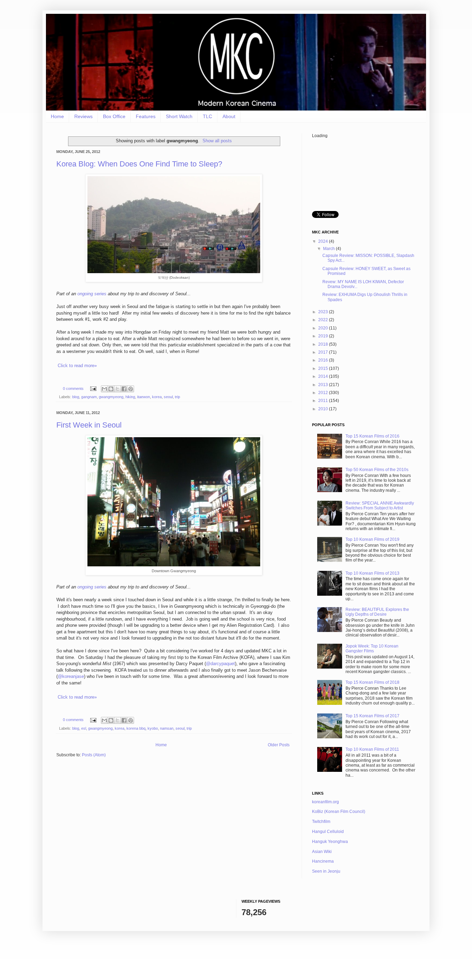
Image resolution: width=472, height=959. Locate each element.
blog (75, 397)
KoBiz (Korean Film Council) (338, 811)
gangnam (89, 397)
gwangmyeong (111, 397)
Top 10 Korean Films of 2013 (372, 573)
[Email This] (104, 388)
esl (83, 728)
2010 (323, 408)
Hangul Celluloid (328, 831)
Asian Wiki (322, 851)
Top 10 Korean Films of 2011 (372, 749)
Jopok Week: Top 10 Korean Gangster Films (372, 648)
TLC (207, 116)
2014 (323, 376)
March (329, 248)
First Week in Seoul (89, 425)
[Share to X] (117, 388)
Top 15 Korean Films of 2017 (372, 715)
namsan (166, 728)
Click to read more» (77, 365)
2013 (323, 384)
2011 (323, 400)
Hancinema (323, 861)
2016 (323, 360)
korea (157, 397)
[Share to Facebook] (124, 388)
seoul (168, 397)
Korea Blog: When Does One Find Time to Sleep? (139, 164)
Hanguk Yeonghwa (330, 841)
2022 (323, 319)
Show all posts (217, 140)
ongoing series (91, 293)
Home (57, 116)
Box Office (114, 116)
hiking (130, 397)
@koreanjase (71, 676)
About (229, 116)
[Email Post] (92, 388)
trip (177, 397)
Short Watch (179, 116)
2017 (323, 352)
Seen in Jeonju (326, 871)
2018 (323, 344)
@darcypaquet (220, 663)
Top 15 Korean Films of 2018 (372, 682)
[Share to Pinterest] (130, 388)
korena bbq (135, 728)
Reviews (83, 116)
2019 (323, 336)
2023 (323, 311)
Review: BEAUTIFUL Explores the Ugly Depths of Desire (377, 612)
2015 (323, 368)
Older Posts (279, 744)
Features (145, 116)
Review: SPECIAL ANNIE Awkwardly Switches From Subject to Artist (380, 505)
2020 (323, 328)
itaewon (143, 397)
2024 (323, 241)
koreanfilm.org (325, 801)
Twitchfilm (321, 821)
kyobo (153, 728)
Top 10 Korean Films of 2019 (372, 539)
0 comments (73, 388)
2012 (323, 392)
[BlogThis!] (110, 388)
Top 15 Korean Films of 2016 (372, 436)
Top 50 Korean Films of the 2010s (377, 469)
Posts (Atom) (94, 754)
